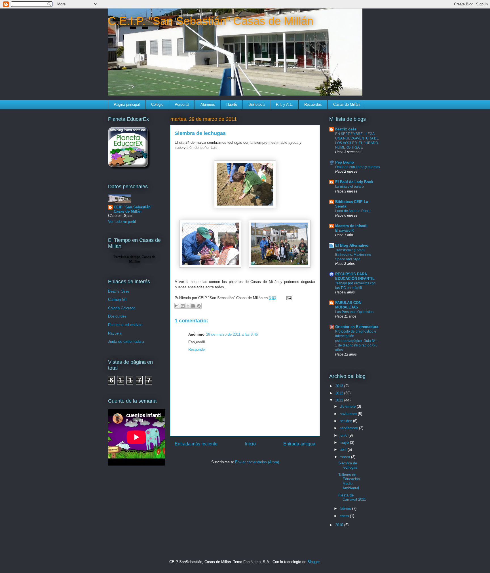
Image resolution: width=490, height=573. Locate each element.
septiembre (349, 428)
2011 (339, 400)
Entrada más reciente (196, 443)
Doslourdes (117, 316)
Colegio (157, 104)
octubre (346, 421)
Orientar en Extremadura (356, 327)
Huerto (231, 104)
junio (344, 435)
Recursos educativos (125, 325)
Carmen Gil (117, 299)
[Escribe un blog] (182, 306)
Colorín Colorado (121, 308)
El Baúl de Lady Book (354, 182)
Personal (182, 104)
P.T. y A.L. (284, 104)
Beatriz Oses (119, 291)
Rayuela (114, 333)
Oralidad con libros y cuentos (357, 167)
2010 (339, 525)
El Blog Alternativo (351, 245)
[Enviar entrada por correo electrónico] (288, 298)
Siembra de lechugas (347, 465)
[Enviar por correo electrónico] (177, 306)
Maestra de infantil (351, 226)
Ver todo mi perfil (122, 221)
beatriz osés (345, 129)
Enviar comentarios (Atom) (257, 462)
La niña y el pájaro (349, 187)
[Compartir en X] (188, 306)
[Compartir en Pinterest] (199, 306)
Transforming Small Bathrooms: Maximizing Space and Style (353, 254)
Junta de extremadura (126, 341)
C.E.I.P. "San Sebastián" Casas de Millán (210, 21)
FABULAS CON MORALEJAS (348, 305)
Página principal (127, 104)
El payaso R (344, 230)
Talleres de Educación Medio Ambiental (349, 481)
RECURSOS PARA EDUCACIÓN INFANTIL (355, 276)
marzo (345, 457)
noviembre (349, 414)
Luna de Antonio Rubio (353, 211)
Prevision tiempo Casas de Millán (134, 259)
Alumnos (207, 104)
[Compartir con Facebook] (193, 306)
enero (345, 516)
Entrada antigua (299, 443)
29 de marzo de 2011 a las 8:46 (232, 334)
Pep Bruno (344, 162)
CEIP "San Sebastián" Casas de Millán (133, 209)
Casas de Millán (346, 104)
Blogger (313, 562)
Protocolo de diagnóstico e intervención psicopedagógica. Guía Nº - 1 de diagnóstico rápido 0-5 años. (356, 340)
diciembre (348, 406)
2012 (339, 393)
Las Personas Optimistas (354, 312)
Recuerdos (313, 104)
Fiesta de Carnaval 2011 (352, 497)
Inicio (250, 443)
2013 (339, 386)
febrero (346, 508)
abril (344, 449)
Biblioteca (256, 104)
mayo (345, 442)
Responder (197, 349)
